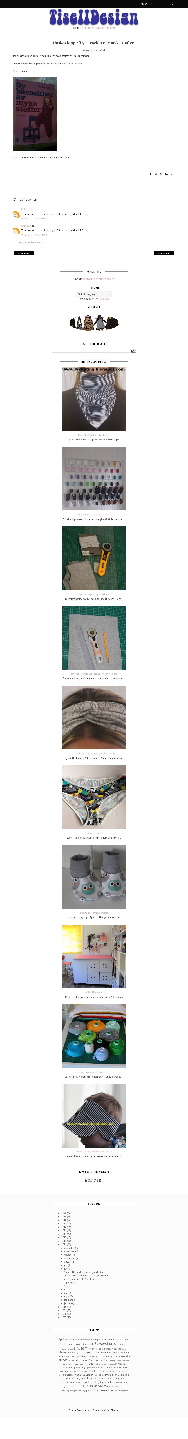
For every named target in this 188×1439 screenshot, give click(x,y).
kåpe (72, 1364)
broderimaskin (75, 1344)
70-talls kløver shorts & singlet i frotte (83, 1272)
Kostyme (66, 1363)
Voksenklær (107, 1390)
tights (103, 1382)
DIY (89, 1348)
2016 (64, 1227)
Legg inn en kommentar (31, 242)
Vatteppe (73, 1390)
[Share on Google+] (172, 174)
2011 (64, 1244)
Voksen (95, 1390)
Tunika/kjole (92, 1386)
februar (68, 1299)
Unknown (26, 209)
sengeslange (113, 1371)
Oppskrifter (90, 1367)
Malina (97, 1364)
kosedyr (127, 1360)
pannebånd (110, 1367)
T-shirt (84, 1382)
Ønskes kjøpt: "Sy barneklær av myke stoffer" (86, 1275)
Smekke (125, 1374)
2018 (64, 1220)
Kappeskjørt (70, 1282)
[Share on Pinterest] (161, 174)
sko (119, 1375)
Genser (63, 1352)
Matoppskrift (112, 1364)
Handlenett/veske (97, 1352)
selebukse (92, 1371)
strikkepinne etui (102, 1378)
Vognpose (86, 1390)
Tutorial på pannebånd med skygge (94, 1151)
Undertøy (124, 1386)
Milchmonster (65, 1367)
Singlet (89, 1374)
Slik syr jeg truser (94, 833)
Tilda (109, 1382)
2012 (64, 1241)
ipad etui (71, 1360)
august (68, 1261)
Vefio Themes (112, 1410)
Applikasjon (66, 1339)
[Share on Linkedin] (166, 174)
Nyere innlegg (24, 253)
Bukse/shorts (105, 1343)
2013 (64, 1237)
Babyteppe (96, 1339)
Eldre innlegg (163, 253)
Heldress (80, 1356)
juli (66, 1265)
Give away (73, 1352)
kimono (111, 1360)
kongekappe (119, 1360)
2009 (64, 1310)
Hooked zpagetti (113, 1356)
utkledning (64, 1390)
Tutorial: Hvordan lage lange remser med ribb (94, 673)
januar (67, 1303)
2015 (64, 1230)
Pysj (70, 1371)
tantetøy (94, 1382)
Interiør (62, 1360)
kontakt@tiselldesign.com (98, 28)
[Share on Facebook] (150, 174)
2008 (64, 1313)
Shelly (62, 1374)
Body (105, 1339)
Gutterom (83, 1352)
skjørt (115, 1374)
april (66, 1293)
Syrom (72, 1382)
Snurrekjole (77, 1378)
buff (92, 1344)
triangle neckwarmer (68, 1386)
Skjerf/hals (105, 1374)
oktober (68, 1254)
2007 (64, 1317)
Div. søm (80, 1348)
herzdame (91, 1356)
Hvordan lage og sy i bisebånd (94, 594)
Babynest (86, 1339)
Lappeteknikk (81, 1363)
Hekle (60, 1356)
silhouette (78, 1374)
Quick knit (77, 1371)
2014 (64, 1234)
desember (69, 1248)
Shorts (68, 1374)
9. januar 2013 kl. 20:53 (34, 218)
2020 (64, 1213)
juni (66, 1268)
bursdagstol (121, 1344)
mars (67, 1296)
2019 (64, 1216)
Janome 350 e (88, 1360)
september (70, 1258)
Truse (80, 1386)
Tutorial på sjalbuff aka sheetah (94, 435)
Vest (79, 1390)
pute (66, 1371)
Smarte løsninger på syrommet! (94, 1072)
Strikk (92, 1378)
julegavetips (101, 1360)
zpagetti (124, 1390)
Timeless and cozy (120, 1382)
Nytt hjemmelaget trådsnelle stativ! (94, 514)
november (69, 1251)
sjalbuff (97, 1375)
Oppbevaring (79, 1367)
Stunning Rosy (117, 1378)
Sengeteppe (123, 1371)
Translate (104, 298)
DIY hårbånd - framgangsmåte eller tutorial (94, 753)
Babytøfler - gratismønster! (94, 912)
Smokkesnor (65, 1378)
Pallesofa (99, 1367)
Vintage (67, 1286)
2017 (64, 1223)
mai (66, 1289)
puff (61, 1371)
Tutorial (109, 1386)
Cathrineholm (67, 1348)
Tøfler (117, 1386)
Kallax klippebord (94, 992)
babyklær (77, 1339)
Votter (117, 1390)
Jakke (78, 1360)
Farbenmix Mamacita (111, 1348)
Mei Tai (122, 1363)
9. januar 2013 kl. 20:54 (34, 235)
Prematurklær (123, 1367)
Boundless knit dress (119, 1339)
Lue (91, 1363)
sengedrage (102, 1371)
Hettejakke (100, 1356)
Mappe (103, 1364)
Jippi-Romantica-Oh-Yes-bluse (79, 1279)
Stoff (86, 1378)
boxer (64, 1344)
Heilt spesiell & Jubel (118, 1352)
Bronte (85, 1344)
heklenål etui (69, 1356)
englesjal (96, 1348)
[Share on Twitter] (155, 174)
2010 (64, 1306)
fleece (124, 1348)
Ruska (84, 1371)
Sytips (77, 1382)
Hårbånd (126, 1356)
